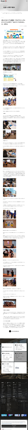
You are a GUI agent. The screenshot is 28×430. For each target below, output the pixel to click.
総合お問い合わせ (21, 395)
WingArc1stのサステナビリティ (7, 12)
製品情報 (20, 384)
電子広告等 (14, 393)
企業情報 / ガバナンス (15, 392)
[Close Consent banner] (26, 420)
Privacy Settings (14, 425)
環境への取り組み (4, 399)
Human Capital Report (6, 358)
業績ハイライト (15, 387)
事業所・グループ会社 (4, 387)
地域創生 (17, 357)
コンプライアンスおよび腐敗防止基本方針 (7, 367)
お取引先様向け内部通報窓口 (7, 371)
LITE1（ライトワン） (6, 41)
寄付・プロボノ (18, 356)
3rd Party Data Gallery (9, 408)
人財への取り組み (4, 400)
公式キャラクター (4, 393)
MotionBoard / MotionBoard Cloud (9, 399)
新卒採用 (14, 398)
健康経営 (11, 357)
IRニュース (14, 386)
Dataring (8, 400)
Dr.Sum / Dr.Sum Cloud (9, 396)
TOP (1, 12)
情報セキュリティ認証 (6, 370)
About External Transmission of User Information (7, 423)
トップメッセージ (4, 388)
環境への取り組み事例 (19, 349)
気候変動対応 (21, 346)
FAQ (13, 394)
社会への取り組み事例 (19, 12)
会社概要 (3, 384)
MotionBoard (5, 116)
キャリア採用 (14, 399)
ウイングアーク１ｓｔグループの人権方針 (7, 355)
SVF (8, 387)
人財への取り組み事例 (6, 359)
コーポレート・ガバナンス (6, 365)
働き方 (7, 357)
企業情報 (20, 385)
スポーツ (23, 356)
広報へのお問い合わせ (21, 396)
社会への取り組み (13, 12)
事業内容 (3, 385)
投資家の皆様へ (15, 384)
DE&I (4, 357)
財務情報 (14, 389)
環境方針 (17, 346)
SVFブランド (8, 386)
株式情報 (14, 390)
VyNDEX (8, 401)
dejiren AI (8, 406)
